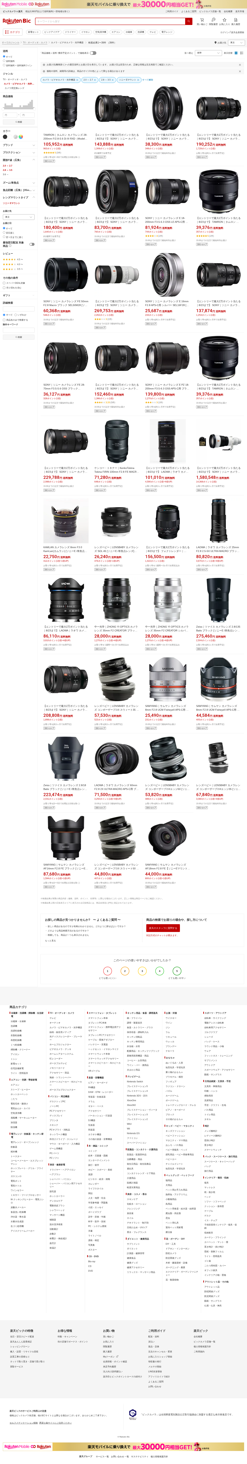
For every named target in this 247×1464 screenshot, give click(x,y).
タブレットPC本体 (97, 1023)
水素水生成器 (17, 1221)
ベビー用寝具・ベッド (176, 1150)
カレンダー (93, 1184)
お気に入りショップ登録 (160, 1356)
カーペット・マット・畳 (216, 1242)
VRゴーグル (94, 1071)
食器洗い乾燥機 (18, 1212)
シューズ (208, 1037)
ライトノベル (94, 1235)
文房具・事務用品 (213, 1086)
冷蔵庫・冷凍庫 (18, 1021)
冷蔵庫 (129, 32)
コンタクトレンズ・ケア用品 (141, 1173)
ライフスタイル (95, 1188)
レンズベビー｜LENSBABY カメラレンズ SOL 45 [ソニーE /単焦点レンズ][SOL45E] (116, 551)
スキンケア (132, 1199)
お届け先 (7, 211)
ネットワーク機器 (58, 1134)
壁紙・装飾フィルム (214, 1251)
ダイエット (132, 1248)
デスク (207, 1215)
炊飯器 (14, 1147)
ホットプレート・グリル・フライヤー (27, 1170)
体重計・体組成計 (58, 1238)
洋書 (90, 1231)
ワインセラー (17, 1190)
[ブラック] (5, 137)
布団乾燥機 (16, 1040)
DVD (90, 1271)
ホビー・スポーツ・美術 (100, 1169)
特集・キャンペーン (67, 1336)
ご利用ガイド (171, 11)
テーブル (208, 1211)
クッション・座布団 (214, 1206)
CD (89, 1266)
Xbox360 (131, 1105)
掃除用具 (208, 1095)
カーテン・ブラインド (215, 1237)
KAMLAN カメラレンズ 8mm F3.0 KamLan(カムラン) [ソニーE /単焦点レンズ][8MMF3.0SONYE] (65, 551)
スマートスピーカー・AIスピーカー (66, 1083)
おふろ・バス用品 (174, 1145)
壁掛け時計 (209, 1140)
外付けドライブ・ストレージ (64, 1139)
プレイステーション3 (137, 1114)
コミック (92, 1151)
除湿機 (14, 1127)
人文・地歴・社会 (97, 1198)
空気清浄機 (100, 32)
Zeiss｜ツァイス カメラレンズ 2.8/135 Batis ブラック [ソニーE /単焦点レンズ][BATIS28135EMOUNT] (218, 630)
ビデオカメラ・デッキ (60, 1049)
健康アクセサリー (135, 1267)
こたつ (14, 1099)
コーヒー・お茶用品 (136, 1060)
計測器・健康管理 (135, 1253)
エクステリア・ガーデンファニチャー (182, 1273)
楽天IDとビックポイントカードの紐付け (122, 1376)
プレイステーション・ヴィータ (142, 1110)
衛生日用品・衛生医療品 (139, 1164)
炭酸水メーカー (18, 1207)
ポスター (92, 1249)
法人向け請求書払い (113, 1371)
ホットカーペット (19, 1094)
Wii (128, 1128)
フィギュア (171, 1081)
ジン (168, 1027)
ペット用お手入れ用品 (176, 1190)
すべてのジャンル (10, 42)
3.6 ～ (6, 174)
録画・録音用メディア (60, 1032)
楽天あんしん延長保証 (21, 1341)
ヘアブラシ (55, 1174)
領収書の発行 (154, 1361)
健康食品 (131, 1258)
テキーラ (170, 1051)
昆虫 (168, 1218)
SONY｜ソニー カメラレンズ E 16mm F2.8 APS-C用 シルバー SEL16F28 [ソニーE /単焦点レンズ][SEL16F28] (167, 305)
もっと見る (50, 940)
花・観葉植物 (172, 1280)
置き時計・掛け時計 (214, 1247)
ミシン (14, 1059)
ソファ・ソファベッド (215, 1201)
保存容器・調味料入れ (138, 1032)
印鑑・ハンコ (210, 1091)
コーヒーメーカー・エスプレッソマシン (27, 1162)
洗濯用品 (208, 1100)
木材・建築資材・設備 (176, 1263)
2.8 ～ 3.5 (7, 170)
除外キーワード (10, 324)
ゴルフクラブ (210, 1032)
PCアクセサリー (58, 1111)
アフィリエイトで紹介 (159, 1376)
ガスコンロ (16, 1176)
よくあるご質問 (188, 11)
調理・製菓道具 (134, 1023)
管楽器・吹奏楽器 (97, 1097)
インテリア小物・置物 (215, 1275)
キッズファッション (175, 1131)
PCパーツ (54, 1153)
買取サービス (16, 1366)
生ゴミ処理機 (17, 1226)
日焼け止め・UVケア (137, 1227)
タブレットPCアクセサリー (101, 1035)
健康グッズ (132, 1263)
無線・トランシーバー (60, 1077)
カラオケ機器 (94, 1134)
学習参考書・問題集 (98, 1202)
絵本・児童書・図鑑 (98, 1155)
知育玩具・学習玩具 (175, 1067)
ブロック (170, 1114)
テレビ (153, 32)
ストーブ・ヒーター (20, 1089)
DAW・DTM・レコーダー (100, 1092)
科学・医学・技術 (97, 1221)
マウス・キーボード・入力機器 (65, 1144)
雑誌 (90, 1193)
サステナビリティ (139, 1456)
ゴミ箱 (207, 1261)
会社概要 (228, 11)
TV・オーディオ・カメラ (35, 42)
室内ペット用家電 (174, 1227)
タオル (207, 1119)
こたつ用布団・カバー (215, 1265)
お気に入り (108, 1341)
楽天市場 (239, 11)
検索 (20, 122)
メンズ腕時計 (210, 1131)
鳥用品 (169, 1204)
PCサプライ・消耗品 (60, 1129)
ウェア (207, 1051)
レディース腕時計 (213, 1135)
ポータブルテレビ (58, 1063)
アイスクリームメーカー (23, 1231)
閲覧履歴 (107, 1346)
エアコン (116, 32)
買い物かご (108, 1336)
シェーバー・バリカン (60, 1179)
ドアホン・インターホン (177, 1248)
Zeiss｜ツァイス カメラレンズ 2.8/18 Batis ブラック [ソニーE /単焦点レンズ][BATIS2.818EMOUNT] (65, 789)
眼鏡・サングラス (213, 1074)
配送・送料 (153, 1336)
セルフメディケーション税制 (24, 1423)
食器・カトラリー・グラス (140, 1027)
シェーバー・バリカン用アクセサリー (66, 1185)
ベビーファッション (175, 1135)
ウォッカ (170, 1041)
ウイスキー (171, 1018)
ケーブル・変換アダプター (101, 1040)
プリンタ (54, 1120)
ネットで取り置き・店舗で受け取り (27, 1361)
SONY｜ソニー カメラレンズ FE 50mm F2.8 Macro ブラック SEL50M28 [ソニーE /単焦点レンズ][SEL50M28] (65, 305)
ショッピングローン (20, 1346)
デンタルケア (56, 1201)
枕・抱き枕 (209, 1192)
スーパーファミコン (136, 1143)
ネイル (130, 1218)
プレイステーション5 (137, 1086)
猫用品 (169, 1180)
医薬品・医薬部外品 (136, 1154)
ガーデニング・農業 (175, 1267)
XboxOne (131, 1100)
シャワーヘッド (57, 1210)
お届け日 (7, 223)
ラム (168, 1032)
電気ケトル (16, 1185)
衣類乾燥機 (16, 1035)
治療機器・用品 (134, 1159)
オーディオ (55, 1023)
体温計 (53, 1248)
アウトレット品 (212, 1287)
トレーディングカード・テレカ (181, 1105)
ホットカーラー (57, 1196)
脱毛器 (53, 1191)
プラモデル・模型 (174, 1077)
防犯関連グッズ (212, 1291)
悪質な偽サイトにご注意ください (55, 1423)
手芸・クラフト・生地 (215, 1105)
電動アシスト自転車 (214, 1023)
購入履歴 (107, 1351)
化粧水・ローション (136, 1204)
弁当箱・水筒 (133, 1046)
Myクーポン (109, 1356)
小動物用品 (171, 1199)
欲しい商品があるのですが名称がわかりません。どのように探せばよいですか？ (87, 926)
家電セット (33, 32)
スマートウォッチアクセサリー (103, 1058)
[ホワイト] (10, 137)
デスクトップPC (58, 1101)
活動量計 (54, 1229)
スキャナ (54, 1125)
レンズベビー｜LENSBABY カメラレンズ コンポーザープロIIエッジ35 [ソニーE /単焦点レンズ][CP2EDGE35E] (218, 789)
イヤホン (85, 32)
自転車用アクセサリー (215, 1027)
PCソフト (54, 1158)
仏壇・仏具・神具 (213, 1305)
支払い (151, 1341)
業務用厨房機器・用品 (138, 1055)
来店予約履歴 (109, 1366)
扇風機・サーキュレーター (24, 1118)
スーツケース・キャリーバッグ (219, 1161)
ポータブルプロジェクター (63, 1089)
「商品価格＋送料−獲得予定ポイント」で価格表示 (64, 53)
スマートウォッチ (213, 1150)
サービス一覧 (102, 1456)
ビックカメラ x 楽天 (13, 11)
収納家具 (208, 1232)
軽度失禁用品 (133, 1187)
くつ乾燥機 (16, 1045)
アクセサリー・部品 (59, 1072)
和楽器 (91, 1129)
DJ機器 (91, 1120)
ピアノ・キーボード (98, 1082)
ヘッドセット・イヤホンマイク (103, 1049)
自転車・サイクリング (215, 1018)
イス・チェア (210, 1220)
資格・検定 (93, 1240)
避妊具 (130, 1168)
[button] (4, 104)
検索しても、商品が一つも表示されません (68, 935)
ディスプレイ (56, 1115)
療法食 (169, 1232)
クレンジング (133, 1208)
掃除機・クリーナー (20, 1049)
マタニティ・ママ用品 (176, 1140)
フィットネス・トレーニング (218, 1055)
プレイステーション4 (137, 1091)
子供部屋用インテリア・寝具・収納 (220, 1226)
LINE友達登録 (155, 1371)
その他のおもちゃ (174, 1119)
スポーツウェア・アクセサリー (219, 1070)
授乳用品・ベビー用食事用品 (180, 1154)
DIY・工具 (171, 1244)
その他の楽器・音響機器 (100, 1139)
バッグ (207, 1166)
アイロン (15, 1054)
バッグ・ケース (212, 1041)
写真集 (91, 1245)
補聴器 (53, 1219)
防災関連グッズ (173, 1258)
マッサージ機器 (57, 1215)
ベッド (207, 1197)
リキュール (171, 1037)
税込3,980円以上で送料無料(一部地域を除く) (47, 11)
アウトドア (209, 1065)
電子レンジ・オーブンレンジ (25, 1142)
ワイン (169, 1023)
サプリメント (133, 1244)
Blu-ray (91, 1261)
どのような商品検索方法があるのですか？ (68, 930)
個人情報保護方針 (202, 1346)
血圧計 (53, 1243)
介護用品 (131, 1178)
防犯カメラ (171, 1253)
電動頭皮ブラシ (57, 1205)
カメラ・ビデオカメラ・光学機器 (66, 1027)
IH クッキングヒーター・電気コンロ (27, 1201)
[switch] (32, 244)
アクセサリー (94, 1111)
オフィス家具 (210, 1270)
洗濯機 (141, 32)
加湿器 (14, 1122)
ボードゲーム (172, 1100)
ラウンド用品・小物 (214, 1046)
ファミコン (132, 1138)
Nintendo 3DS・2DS (137, 1095)
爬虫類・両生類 (173, 1213)
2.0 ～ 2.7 (7, 165)
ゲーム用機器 (56, 1148)
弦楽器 (91, 1125)
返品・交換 (153, 1346)
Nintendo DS (133, 1133)
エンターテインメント (99, 1160)
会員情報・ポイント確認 (115, 1361)
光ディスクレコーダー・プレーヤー (66, 1038)
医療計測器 (132, 1183)
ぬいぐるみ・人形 (174, 1063)
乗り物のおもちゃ (174, 1072)
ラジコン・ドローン (175, 1086)
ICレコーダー (56, 1058)
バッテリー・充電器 (98, 1044)
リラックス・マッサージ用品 (141, 1272)
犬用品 (169, 1185)
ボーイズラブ (94, 1212)
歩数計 (53, 1234)
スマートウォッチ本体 (99, 1054)
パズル (169, 1091)
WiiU (129, 1124)
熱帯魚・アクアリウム (176, 1194)
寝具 (206, 1183)
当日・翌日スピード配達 (22, 1336)
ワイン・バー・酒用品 (138, 1065)
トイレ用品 (209, 1114)
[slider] (3, 109)
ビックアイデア (51, 32)
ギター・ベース (95, 1106)
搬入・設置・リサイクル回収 (24, 1351)
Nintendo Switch (135, 1081)
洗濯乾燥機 (16, 1031)
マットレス (209, 1187)
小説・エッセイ (95, 1207)
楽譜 (90, 1174)
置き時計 (208, 1145)
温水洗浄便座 (56, 1224)
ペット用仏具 (172, 1223)
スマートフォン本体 (98, 1018)
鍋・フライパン (134, 1018)
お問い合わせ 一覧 (120, 1456)
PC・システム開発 (97, 1226)
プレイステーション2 (137, 1119)
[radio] (4, 56)
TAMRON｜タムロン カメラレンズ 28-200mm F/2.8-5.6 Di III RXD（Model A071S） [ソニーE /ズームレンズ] (65, 138)
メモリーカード (57, 1068)
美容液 (130, 1213)
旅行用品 (208, 1171)
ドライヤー (70, 32)
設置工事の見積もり (20, 1356)
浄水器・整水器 (18, 1217)
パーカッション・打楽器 (100, 1115)
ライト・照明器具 (19, 1073)
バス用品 (208, 1110)
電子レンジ (166, 32)
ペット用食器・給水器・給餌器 (181, 1208)
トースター (16, 1156)
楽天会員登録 (237, 32)
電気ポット (16, 1181)
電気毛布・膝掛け (19, 1103)
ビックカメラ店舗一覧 (210, 11)
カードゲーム (172, 1095)
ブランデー (171, 1046)
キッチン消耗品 (134, 1037)
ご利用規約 (199, 1351)
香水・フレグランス (136, 1232)
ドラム (91, 1101)
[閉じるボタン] (240, 65)
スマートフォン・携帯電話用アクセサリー (104, 1029)
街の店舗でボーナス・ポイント (73, 1341)
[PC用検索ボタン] (188, 21)
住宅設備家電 (17, 1068)
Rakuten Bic (17, 21)
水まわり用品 (133, 1070)
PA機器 (91, 1087)
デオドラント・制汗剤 (138, 1223)
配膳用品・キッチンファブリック (143, 1051)
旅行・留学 (93, 1165)
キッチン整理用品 (135, 1041)
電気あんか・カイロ (20, 1108)
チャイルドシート (174, 1164)
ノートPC (54, 1106)
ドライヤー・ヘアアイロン (63, 1169)
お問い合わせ (154, 1386)
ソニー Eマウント (11, 203)
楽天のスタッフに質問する (163, 928)
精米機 (14, 1151)
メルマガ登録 (154, 1366)
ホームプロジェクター (60, 1044)
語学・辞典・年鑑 (97, 1217)
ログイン (224, 32)
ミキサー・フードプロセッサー (26, 1195)
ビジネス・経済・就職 (99, 1179)
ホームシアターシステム (61, 1054)
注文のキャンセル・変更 (160, 1351)
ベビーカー (171, 1159)
